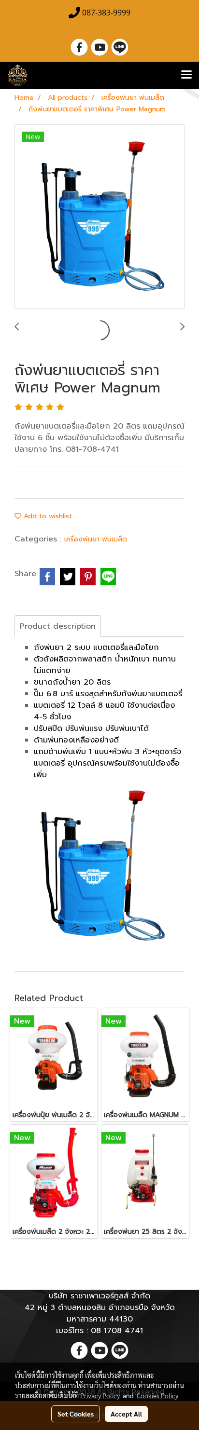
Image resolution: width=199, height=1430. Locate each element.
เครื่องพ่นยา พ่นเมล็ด (95, 539)
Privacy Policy (100, 1395)
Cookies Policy (157, 1395)
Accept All (126, 1413)
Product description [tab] (58, 626)
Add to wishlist (46, 516)
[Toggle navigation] (186, 75)
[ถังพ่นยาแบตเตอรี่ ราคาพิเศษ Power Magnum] (99, 217)
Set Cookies (75, 1413)
